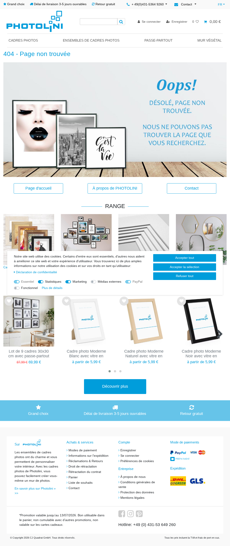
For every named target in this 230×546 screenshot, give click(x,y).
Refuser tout (184, 276)
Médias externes (109, 281)
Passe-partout (158, 40)
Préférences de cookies (137, 461)
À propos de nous (133, 477)
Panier (73, 477)
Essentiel (27, 281)
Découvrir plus (115, 386)
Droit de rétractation (83, 466)
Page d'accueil (38, 188)
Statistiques (53, 281)
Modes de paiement (83, 450)
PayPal (137, 281)
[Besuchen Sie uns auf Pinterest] (140, 515)
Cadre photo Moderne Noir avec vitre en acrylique (201, 354)
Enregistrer (128, 450)
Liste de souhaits (9, 304)
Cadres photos (23, 40)
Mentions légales (132, 497)
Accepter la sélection (184, 267)
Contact (192, 188)
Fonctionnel (29, 288)
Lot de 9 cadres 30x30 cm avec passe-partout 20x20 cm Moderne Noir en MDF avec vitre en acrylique (28, 354)
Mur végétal (209, 40)
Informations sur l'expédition (88, 455)
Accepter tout (184, 258)
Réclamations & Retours (86, 461)
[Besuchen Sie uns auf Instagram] (131, 515)
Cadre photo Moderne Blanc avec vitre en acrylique (86, 354)
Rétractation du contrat (85, 472)
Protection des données (137, 492)
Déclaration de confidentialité (36, 272)
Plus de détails (52, 288)
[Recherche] (121, 21)
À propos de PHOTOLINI (115, 188)
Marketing (80, 281)
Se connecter (129, 455)
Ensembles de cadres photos (91, 40)
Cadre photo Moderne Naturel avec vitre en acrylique (144, 354)
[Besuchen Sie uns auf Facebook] (122, 515)
